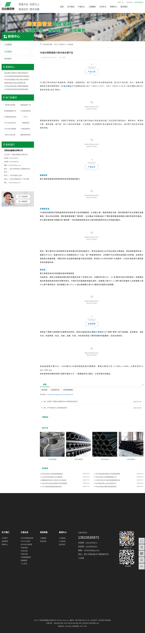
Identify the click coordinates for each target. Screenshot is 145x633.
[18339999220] (142, 547)
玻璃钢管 (24, 560)
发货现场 (43, 541)
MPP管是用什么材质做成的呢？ (57, 408)
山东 (97, 623)
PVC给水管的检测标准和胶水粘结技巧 (17, 76)
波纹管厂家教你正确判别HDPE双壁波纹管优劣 (62, 401)
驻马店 (73, 623)
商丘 (62, 623)
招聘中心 (5, 544)
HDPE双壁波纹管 (27, 538)
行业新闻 (8, 52)
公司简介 (5, 538)
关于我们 (70, 7)
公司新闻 (8, 45)
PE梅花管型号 (25, 129)
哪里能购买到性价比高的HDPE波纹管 (53, 480)
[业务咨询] (142, 541)
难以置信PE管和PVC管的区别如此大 (16, 73)
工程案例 (92, 7)
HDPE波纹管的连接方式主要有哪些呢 (107, 474)
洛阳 (83, 623)
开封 (65, 623)
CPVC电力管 (25, 541)
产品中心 (81, 7)
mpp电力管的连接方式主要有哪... (52, 477)
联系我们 (124, 7)
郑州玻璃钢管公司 (10, 111)
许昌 (68, 623)
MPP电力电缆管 (26, 544)
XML (85, 626)
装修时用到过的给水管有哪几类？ (15, 83)
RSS (81, 626)
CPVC (25, 117)
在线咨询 (25, 196)
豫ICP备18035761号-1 (83, 620)
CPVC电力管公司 (10, 123)
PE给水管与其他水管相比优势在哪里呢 (54, 483)
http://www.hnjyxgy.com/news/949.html (60, 394)
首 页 (56, 44)
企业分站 (68, 626)
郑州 (58, 623)
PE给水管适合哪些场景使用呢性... (106, 486)
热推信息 (61, 626)
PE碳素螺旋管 (26, 557)
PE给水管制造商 (68, 390)
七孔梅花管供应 (25, 111)
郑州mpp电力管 (10, 135)
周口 (80, 623)
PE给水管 (44, 390)
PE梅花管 (24, 548)
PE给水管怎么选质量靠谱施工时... (106, 477)
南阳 (94, 623)
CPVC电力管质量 (10, 129)
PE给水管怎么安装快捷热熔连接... (52, 474)
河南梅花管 (25, 123)
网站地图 (75, 626)
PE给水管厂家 (55, 390)
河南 (55, 623)
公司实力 (102, 7)
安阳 (90, 623)
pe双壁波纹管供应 (10, 117)
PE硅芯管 (24, 554)
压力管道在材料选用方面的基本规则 (16, 89)
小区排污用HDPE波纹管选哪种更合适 (107, 480)
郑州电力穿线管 (10, 105)
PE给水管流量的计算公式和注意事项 (16, 79)
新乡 (77, 623)
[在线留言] (142, 560)
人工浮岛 (24, 564)
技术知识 (8, 59)
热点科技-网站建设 (104, 620)
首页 (62, 7)
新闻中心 (113, 7)
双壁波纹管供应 (25, 135)
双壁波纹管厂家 (25, 105)
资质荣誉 (5, 541)
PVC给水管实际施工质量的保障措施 (16, 86)
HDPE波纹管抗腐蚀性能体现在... (52, 486)
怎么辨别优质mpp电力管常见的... (106, 483)
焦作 (87, 623)
